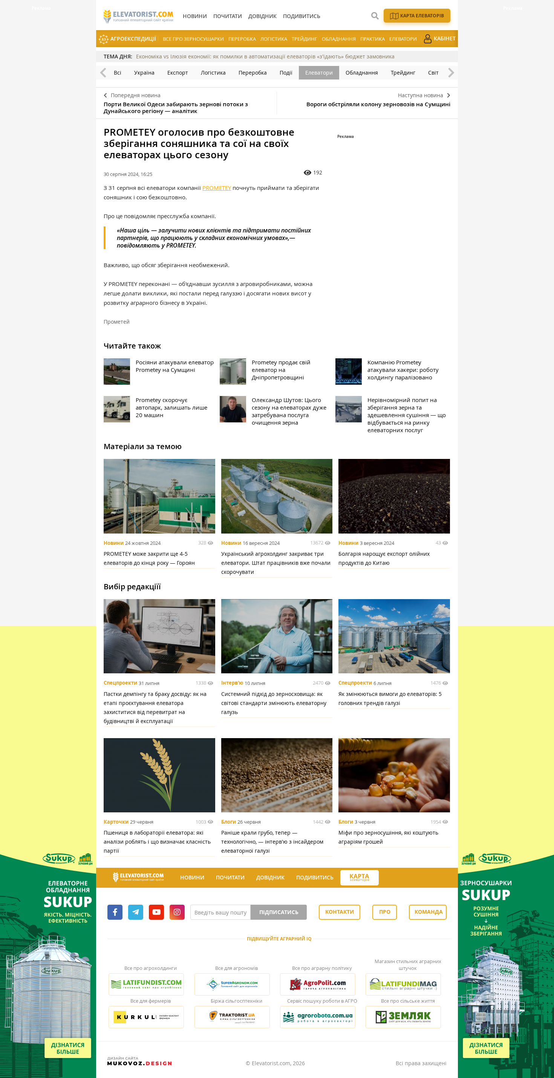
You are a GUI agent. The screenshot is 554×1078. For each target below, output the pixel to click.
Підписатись (278, 912)
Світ (433, 72)
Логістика (273, 38)
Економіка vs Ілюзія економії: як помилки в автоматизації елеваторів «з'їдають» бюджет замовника (265, 56)
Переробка (242, 38)
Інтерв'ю (232, 683)
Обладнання (339, 38)
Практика (372, 38)
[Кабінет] (385, 878)
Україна (144, 72)
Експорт (177, 72)
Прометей (117, 321)
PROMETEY (216, 187)
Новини (114, 543)
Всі (117, 72)
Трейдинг (304, 38)
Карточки (116, 821)
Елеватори (403, 38)
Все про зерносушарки (193, 38)
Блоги (228, 821)
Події (286, 72)
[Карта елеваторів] (359, 877)
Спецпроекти (120, 683)
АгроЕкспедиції (132, 38)
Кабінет (444, 38)
